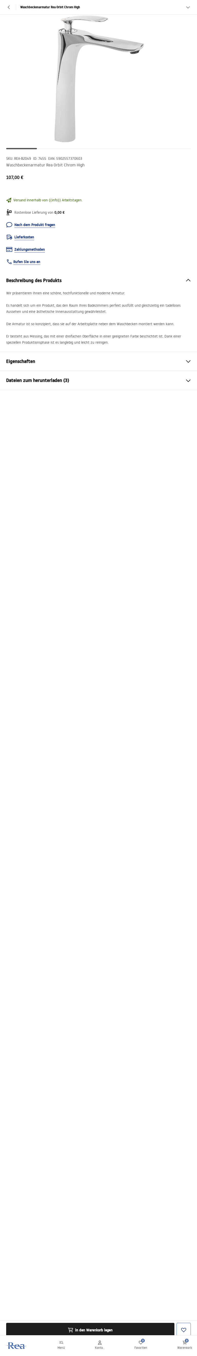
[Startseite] (16, 1345)
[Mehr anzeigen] (188, 7)
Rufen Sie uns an (26, 261)
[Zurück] (9, 7)
